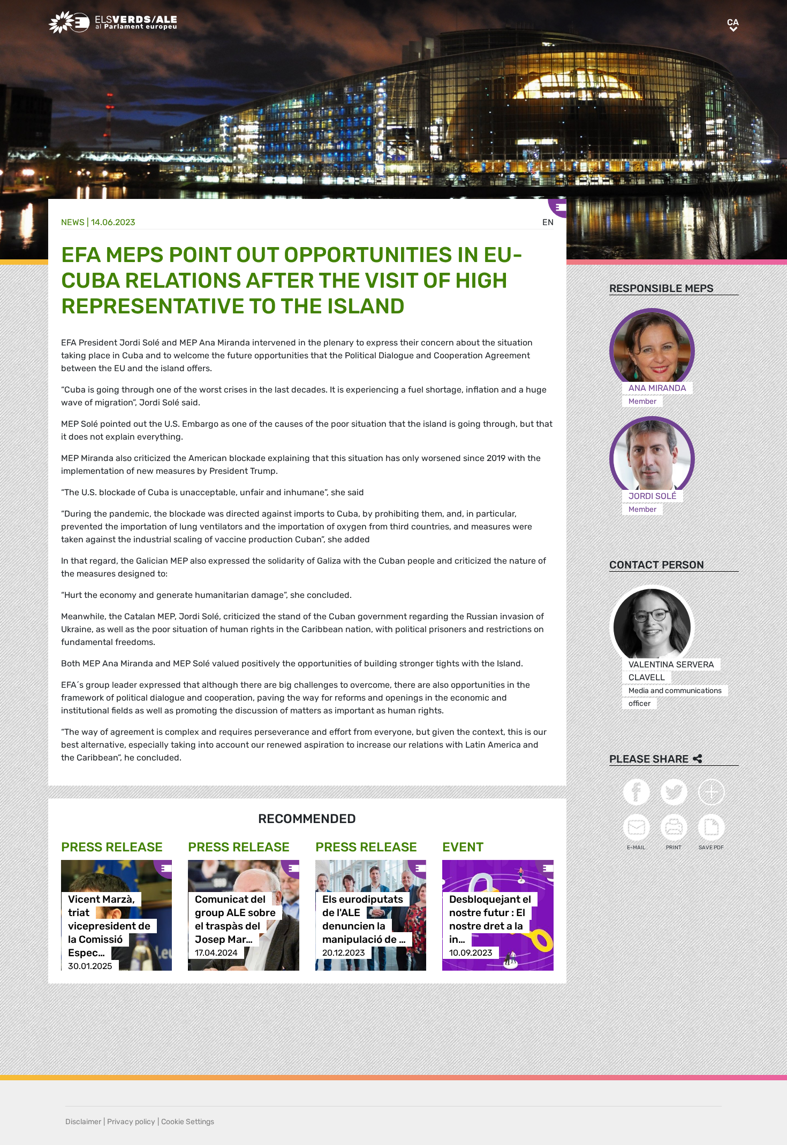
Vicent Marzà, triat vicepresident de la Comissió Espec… (109, 926)
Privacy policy (131, 1121)
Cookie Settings (187, 1121)
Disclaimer (83, 1121)
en (548, 222)
